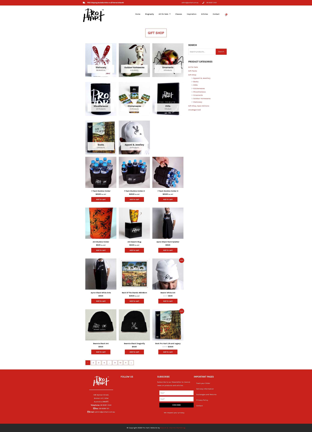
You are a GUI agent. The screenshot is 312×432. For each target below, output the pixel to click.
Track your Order (203, 383)
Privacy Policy (202, 400)
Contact (216, 14)
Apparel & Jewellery (201, 78)
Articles (204, 14)
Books (195, 81)
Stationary (197, 102)
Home (137, 14)
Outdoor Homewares (202, 98)
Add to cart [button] (101, 199)
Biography (149, 14)
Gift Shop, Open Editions (198, 106)
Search (221, 51)
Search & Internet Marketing (172, 428)
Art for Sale (163, 14)
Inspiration (191, 14)
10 (120, 363)
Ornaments (198, 95)
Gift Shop (192, 75)
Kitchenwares (199, 88)
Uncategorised (194, 110)
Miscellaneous (199, 92)
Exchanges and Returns (206, 394)
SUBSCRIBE (176, 405)
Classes (178, 14)
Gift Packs (192, 71)
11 (125, 363)
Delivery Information (205, 389)
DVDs (195, 85)
